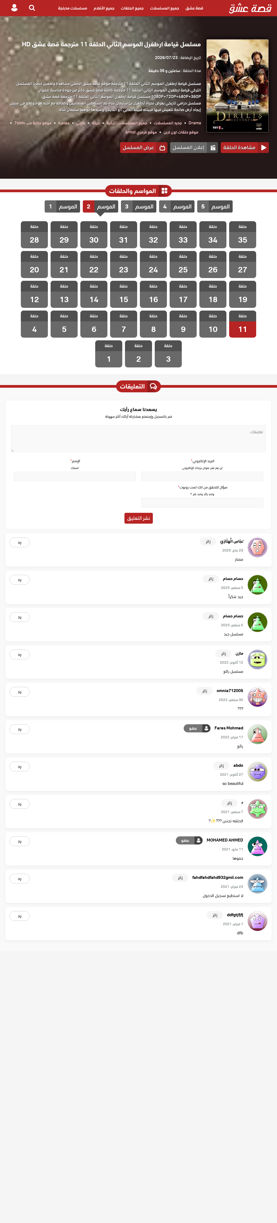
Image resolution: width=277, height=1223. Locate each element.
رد (19, 542)
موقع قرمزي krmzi (141, 132)
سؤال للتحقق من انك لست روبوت (202, 487)
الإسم (75, 461)
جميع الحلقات (132, 8)
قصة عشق (194, 8)
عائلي (80, 123)
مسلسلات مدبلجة (72, 8)
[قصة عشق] (250, 8)
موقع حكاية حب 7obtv (32, 123)
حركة (96, 123)
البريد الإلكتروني (202, 461)
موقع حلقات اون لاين (181, 132)
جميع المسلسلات (164, 8)
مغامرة (64, 123)
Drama (195, 123)
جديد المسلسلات (168, 123)
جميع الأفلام (104, 8)
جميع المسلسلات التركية (127, 123)
